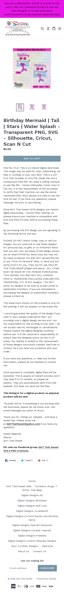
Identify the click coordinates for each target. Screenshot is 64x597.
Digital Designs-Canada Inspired (32, 530)
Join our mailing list (32, 560)
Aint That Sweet (24, 579)
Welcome (47, 546)
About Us (23, 551)
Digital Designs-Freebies (32, 535)
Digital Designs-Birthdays (32, 500)
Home (32, 481)
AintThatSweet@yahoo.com (23, 424)
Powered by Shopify (46, 579)
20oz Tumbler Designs (24, 546)
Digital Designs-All (32, 495)
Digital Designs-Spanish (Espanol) (32, 525)
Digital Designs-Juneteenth (32, 510)
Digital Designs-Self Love (32, 505)
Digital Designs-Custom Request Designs (32, 540)
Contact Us (39, 551)
